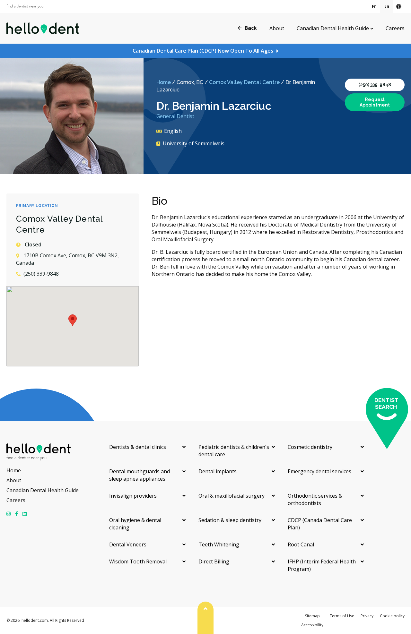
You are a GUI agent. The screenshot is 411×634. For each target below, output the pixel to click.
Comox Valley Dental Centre (244, 82)
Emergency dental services (319, 471)
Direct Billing (213, 561)
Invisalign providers (133, 495)
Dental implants (217, 471)
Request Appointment (375, 102)
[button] (72, 320)
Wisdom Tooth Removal (138, 561)
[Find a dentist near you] (24, 6)
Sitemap (312, 616)
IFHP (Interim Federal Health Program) (322, 565)
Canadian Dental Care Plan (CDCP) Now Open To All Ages (203, 50)
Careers (395, 28)
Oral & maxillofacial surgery (231, 495)
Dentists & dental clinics (137, 446)
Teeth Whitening (218, 544)
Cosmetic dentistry (310, 446)
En (386, 6)
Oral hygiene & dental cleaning (135, 524)
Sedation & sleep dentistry (229, 520)
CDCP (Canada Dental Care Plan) (320, 524)
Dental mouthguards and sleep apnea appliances (139, 475)
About (276, 28)
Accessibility (312, 625)
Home (163, 82)
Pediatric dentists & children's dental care (233, 450)
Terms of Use (342, 616)
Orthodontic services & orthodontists (315, 499)
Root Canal (301, 544)
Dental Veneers (127, 544)
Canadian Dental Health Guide (333, 28)
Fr (374, 6)
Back (251, 27)
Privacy (367, 616)
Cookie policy (392, 616)
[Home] (42, 28)
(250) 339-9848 (374, 84)
